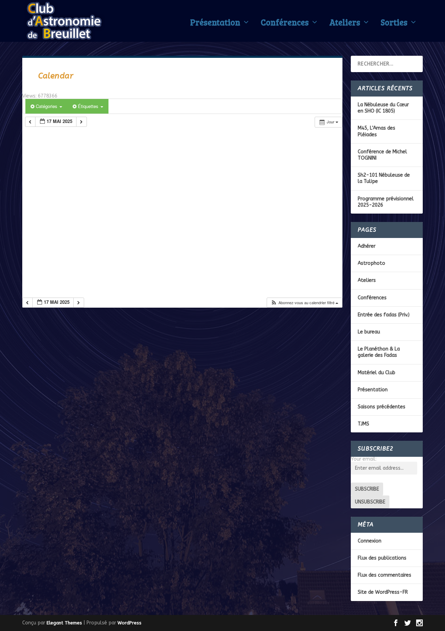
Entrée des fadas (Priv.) (384, 315)
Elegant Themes (64, 622)
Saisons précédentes (381, 407)
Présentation (215, 24)
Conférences (285, 24)
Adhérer (366, 246)
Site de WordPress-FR (383, 592)
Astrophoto (371, 263)
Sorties (394, 24)
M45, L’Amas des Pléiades (376, 131)
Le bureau (369, 332)
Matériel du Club (376, 373)
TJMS (363, 424)
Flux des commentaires (384, 575)
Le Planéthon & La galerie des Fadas (379, 352)
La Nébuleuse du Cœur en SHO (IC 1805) (383, 108)
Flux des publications (382, 558)
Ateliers (344, 24)
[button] (304, 302)
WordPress (129, 622)
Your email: (364, 459)
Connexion (369, 541)
